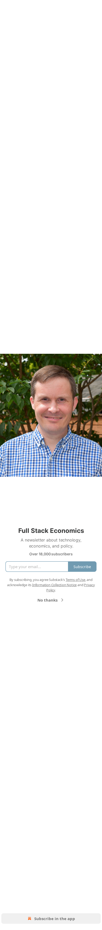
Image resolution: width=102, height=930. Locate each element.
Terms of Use (75, 579)
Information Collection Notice (54, 584)
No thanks (47, 600)
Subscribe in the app (54, 918)
